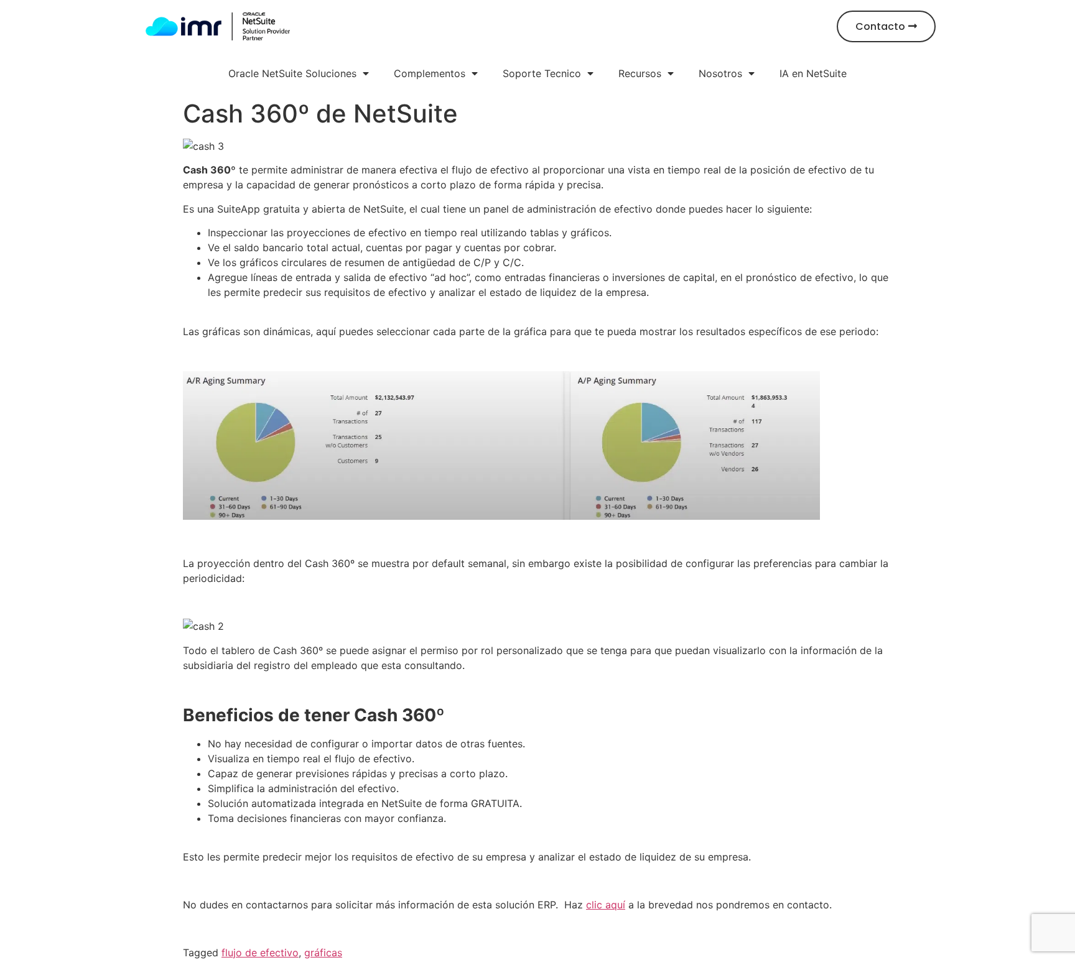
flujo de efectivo (260, 952)
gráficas (323, 952)
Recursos (639, 73)
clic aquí (605, 904)
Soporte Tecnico (542, 73)
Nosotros (720, 73)
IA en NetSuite (813, 73)
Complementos (429, 73)
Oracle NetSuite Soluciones (292, 73)
